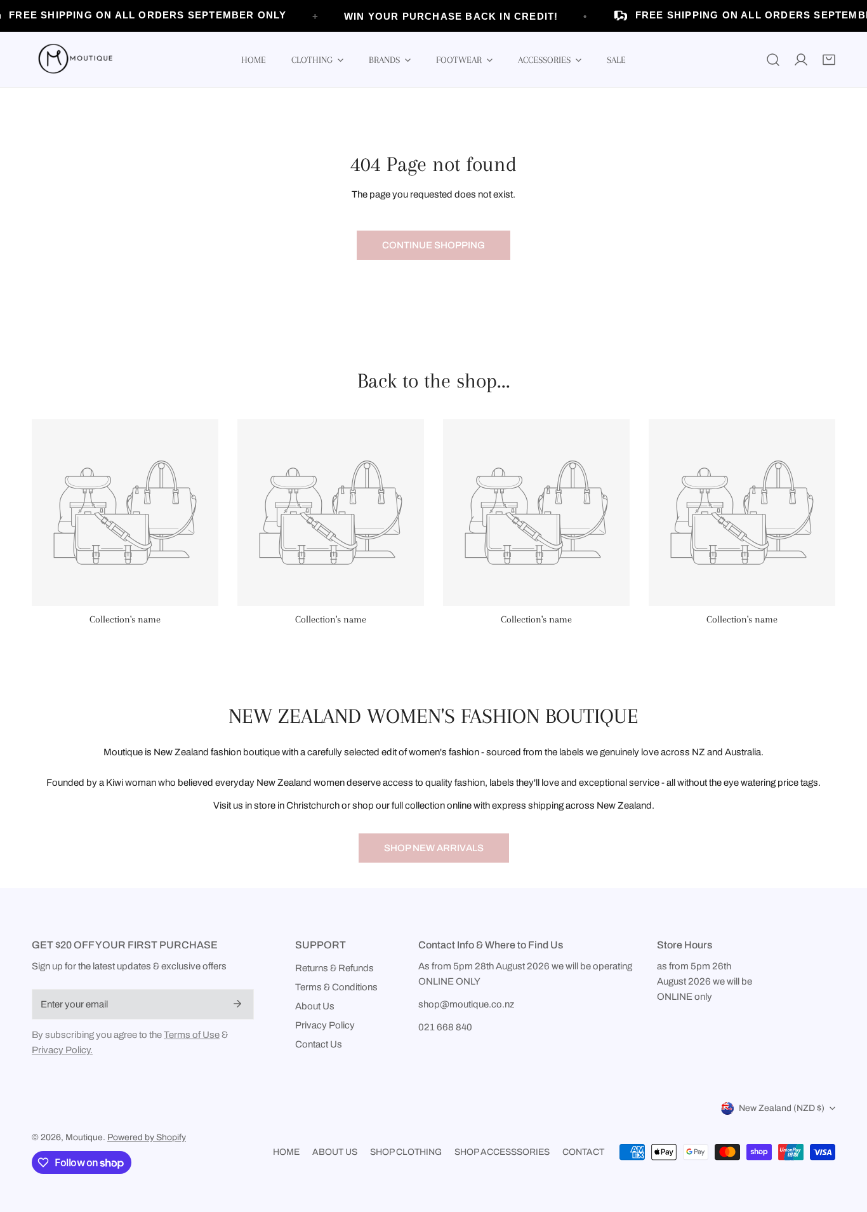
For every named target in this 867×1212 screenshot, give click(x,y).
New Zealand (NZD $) (781, 1108)
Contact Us (318, 1044)
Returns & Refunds (334, 968)
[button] (829, 60)
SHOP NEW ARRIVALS (434, 848)
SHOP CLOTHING (406, 1152)
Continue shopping (433, 245)
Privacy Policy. (62, 1050)
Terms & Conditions (336, 987)
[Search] (773, 60)
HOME (286, 1152)
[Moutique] (73, 59)
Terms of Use (192, 1035)
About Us (314, 1006)
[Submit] (237, 1003)
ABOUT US (334, 1152)
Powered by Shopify (146, 1137)
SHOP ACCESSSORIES (502, 1152)
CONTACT (583, 1152)
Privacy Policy (325, 1025)
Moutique (84, 1137)
